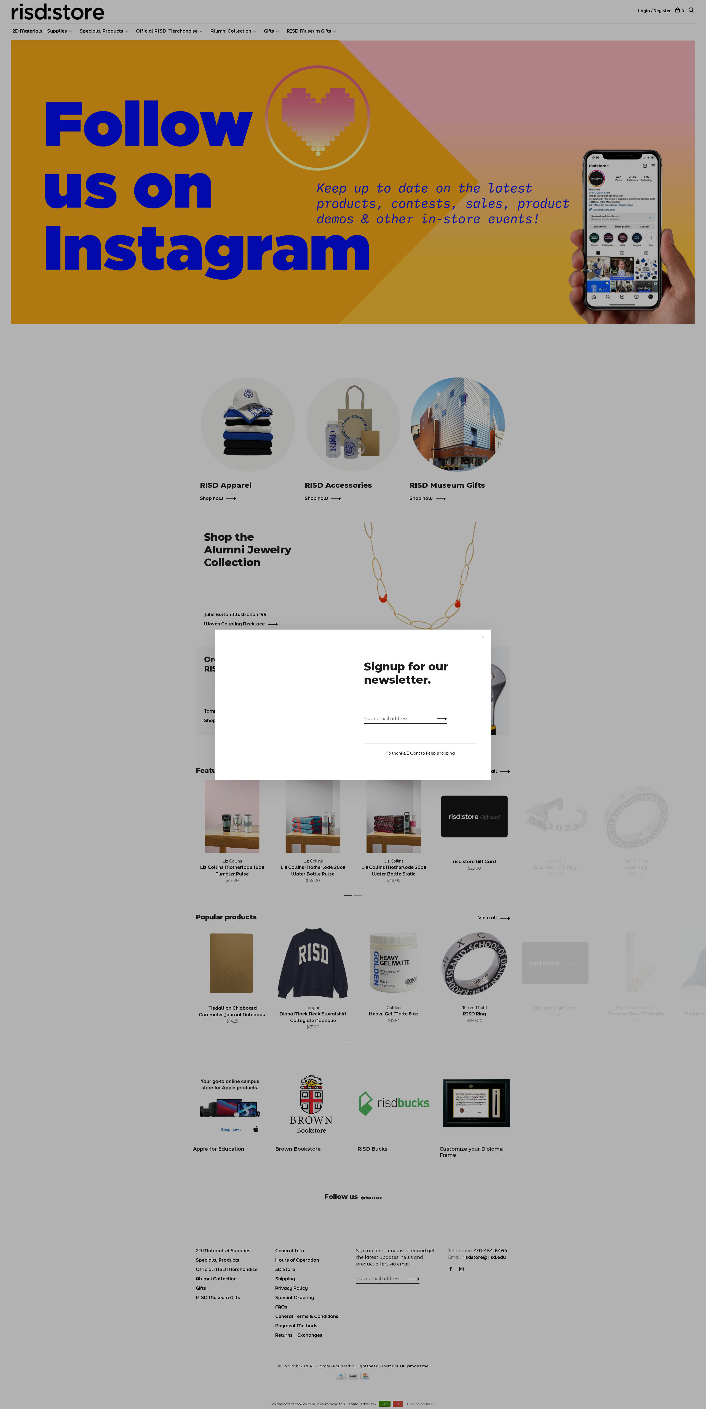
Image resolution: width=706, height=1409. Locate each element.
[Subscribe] (440, 719)
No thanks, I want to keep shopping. (421, 753)
